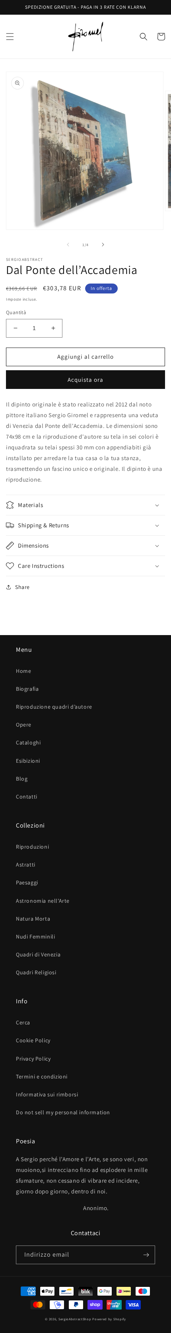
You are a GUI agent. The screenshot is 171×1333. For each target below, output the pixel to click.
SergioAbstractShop (74, 1319)
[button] (10, 36)
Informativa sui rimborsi (47, 1094)
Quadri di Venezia (38, 954)
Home (23, 670)
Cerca (23, 1022)
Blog (21, 778)
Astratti (25, 864)
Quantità (16, 312)
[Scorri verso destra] (103, 244)
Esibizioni (28, 760)
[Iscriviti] (146, 1255)
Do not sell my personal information (63, 1112)
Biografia (27, 688)
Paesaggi (27, 882)
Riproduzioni (32, 846)
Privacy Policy (33, 1058)
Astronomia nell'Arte (43, 900)
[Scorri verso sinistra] (68, 244)
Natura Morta (33, 918)
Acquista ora (85, 379)
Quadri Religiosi (36, 972)
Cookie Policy (33, 1040)
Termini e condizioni (42, 1076)
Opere (23, 724)
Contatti (26, 796)
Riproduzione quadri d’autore (54, 706)
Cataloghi (28, 742)
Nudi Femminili (35, 936)
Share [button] (22, 587)
